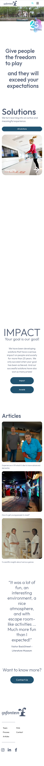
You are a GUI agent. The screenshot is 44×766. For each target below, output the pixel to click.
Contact (19, 732)
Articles (6, 736)
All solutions (22, 129)
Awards (22, 389)
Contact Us (22, 679)
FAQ (18, 728)
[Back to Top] (40, 761)
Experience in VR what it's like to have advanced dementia (21, 466)
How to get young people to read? (16, 515)
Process (6, 732)
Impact (22, 380)
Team (5, 728)
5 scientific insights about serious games (18, 562)
